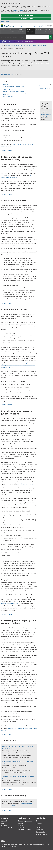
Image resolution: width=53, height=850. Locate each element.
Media (40, 26)
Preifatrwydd (4, 825)
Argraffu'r (43, 85)
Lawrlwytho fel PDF (44, 88)
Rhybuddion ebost (41, 834)
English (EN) (44, 25)
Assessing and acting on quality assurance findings (14, 92)
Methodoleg (35, 26)
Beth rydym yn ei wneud (25, 821)
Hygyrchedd (4, 821)
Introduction (5, 84)
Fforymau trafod (40, 832)
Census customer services (7, 74)
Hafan (3, 29)
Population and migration (30, 45)
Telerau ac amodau (6, 827)
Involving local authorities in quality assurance (13, 91)
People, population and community (13, 45)
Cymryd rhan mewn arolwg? (48, 30)
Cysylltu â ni (21, 825)
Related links (6, 94)
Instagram (39, 823)
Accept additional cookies (25, 15)
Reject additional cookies (26, 18)
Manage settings (5, 21)
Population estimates (43, 45)
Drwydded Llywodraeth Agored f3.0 (36, 844)
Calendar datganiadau (26, 26)
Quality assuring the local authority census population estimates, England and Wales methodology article (18, 365)
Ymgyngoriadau (40, 830)
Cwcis (2, 823)
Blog (51, 26)
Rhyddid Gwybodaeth (24, 830)
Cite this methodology (8, 96)
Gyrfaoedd (21, 823)
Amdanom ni (46, 26)
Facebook (38, 825)
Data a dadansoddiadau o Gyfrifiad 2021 (25, 41)
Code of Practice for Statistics (25, 484)
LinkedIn (38, 827)
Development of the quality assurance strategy (13, 86)
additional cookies (18, 10)
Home (2, 45)
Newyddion (21, 827)
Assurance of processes (8, 88)
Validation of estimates (8, 89)
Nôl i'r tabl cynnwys (6, 150)
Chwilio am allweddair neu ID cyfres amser (12, 37)
